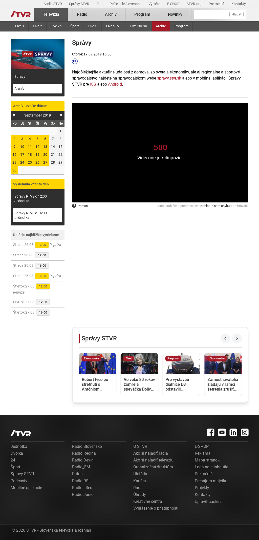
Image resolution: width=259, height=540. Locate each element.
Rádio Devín (83, 460)
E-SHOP (173, 4)
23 (14, 162)
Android (115, 84)
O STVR (140, 446)
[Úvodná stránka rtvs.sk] (21, 14)
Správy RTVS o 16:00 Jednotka (30, 215)
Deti (99, 4)
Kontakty (238, 4)
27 (45, 162)
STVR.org (194, 4)
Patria (77, 473)
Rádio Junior (83, 494)
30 (14, 170)
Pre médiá (217, 4)
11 (30, 147)
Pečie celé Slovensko (126, 4)
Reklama (202, 453)
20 (45, 154)
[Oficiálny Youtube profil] (222, 432)
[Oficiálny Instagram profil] (245, 432)
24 (22, 162)
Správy (19, 76)
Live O (92, 26)
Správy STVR (79, 4)
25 (30, 162)
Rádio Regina (84, 453)
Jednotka (19, 446)
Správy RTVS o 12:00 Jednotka (30, 198)
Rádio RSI (81, 480)
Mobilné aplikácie (26, 487)
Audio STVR (53, 4)
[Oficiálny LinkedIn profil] (233, 432)
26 (37, 162)
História (140, 473)
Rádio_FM (81, 467)
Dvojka (17, 453)
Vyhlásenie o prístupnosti (155, 508)
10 (22, 147)
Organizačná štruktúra (153, 467)
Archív (161, 26)
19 (37, 154)
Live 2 (37, 26)
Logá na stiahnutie (211, 467)
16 (14, 154)
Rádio (82, 14)
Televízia (51, 14)
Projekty (202, 487)
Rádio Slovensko (87, 446)
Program (181, 26)
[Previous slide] (225, 338)
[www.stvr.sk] (21, 433)
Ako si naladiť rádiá (150, 453)
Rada (138, 487)
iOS (93, 84)
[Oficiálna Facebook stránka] (211, 432)
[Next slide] (237, 338)
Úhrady (139, 494)
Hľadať (236, 14)
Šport (74, 26)
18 (30, 154)
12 (37, 147)
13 (45, 147)
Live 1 (19, 26)
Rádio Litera (83, 487)
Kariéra (139, 480)
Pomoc (83, 206)
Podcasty (19, 480)
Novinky (175, 14)
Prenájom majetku (211, 480)
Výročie (154, 4)
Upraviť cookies (208, 501)
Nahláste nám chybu (215, 206)
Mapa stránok (207, 460)
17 (22, 154)
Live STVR (114, 26)
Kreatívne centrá (147, 501)
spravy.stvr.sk (169, 78)
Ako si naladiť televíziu (153, 460)
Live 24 (56, 26)
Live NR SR (138, 26)
